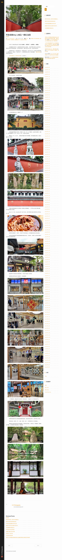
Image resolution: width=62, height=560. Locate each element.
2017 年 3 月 (47, 325)
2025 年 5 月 (47, 101)
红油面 (21, 39)
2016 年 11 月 (47, 335)
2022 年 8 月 (47, 177)
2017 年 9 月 (47, 312)
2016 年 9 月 (47, 339)
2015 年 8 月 (47, 367)
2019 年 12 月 (47, 250)
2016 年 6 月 (47, 346)
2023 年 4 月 (47, 158)
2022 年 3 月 (47, 188)
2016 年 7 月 (47, 344)
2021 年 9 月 (47, 202)
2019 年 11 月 (47, 252)
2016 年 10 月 (47, 337)
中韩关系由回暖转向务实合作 (11, 523)
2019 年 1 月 (47, 275)
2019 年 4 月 (47, 268)
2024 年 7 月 (47, 124)
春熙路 (32, 38)
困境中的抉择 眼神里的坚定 (11, 521)
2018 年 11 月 (47, 280)
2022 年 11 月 (47, 170)
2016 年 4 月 (47, 351)
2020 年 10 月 (47, 227)
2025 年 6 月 (47, 99)
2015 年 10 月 (47, 362)
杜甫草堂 (12, 39)
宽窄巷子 (9, 39)
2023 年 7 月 (47, 152)
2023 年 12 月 (47, 140)
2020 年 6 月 (47, 236)
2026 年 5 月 (47, 74)
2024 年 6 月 (47, 126)
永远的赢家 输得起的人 (10, 527)
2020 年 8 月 (47, 232)
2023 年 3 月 (47, 161)
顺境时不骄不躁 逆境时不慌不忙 (12, 525)
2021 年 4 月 (47, 213)
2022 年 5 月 (47, 184)
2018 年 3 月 (47, 298)
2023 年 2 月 (47, 163)
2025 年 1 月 (47, 110)
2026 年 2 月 (47, 81)
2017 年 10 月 (47, 309)
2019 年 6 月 (47, 264)
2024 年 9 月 (47, 120)
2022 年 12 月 (47, 168)
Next (38, 545)
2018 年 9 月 (47, 284)
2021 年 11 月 (47, 197)
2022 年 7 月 (47, 179)
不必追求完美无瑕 (9, 535)
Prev (9, 545)
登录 (46, 385)
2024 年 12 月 (47, 113)
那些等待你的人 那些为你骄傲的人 (12, 519)
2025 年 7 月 (47, 97)
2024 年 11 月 (47, 115)
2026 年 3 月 (47, 78)
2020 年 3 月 (47, 243)
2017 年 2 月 (47, 328)
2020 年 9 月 (47, 229)
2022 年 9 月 (47, 174)
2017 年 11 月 (47, 307)
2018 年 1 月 (47, 303)
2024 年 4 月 (47, 131)
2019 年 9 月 (47, 257)
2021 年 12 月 (47, 195)
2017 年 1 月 (47, 330)
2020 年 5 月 (47, 238)
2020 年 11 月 (47, 225)
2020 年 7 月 (47, 234)
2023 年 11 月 (47, 142)
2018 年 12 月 (47, 277)
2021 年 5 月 (47, 211)
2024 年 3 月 (47, 133)
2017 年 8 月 (47, 314)
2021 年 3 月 (47, 216)
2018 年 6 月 (47, 291)
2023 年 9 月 (47, 147)
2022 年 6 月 (47, 181)
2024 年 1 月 (47, 138)
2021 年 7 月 (47, 206)
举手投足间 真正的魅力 (10, 529)
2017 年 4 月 (47, 323)
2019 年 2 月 (47, 273)
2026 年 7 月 (47, 69)
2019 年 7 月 (47, 261)
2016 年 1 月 (47, 355)
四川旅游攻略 (36, 38)
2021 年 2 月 (47, 218)
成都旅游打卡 (17, 39)
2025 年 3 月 (47, 106)
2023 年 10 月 (47, 145)
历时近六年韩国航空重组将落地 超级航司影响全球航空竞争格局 (18, 537)
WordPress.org (48, 392)
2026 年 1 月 (47, 83)
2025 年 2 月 (47, 108)
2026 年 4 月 (47, 76)
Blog (27, 38)
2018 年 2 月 (47, 300)
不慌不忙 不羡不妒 (9, 533)
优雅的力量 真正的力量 (10, 531)
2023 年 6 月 (47, 154)
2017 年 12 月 (47, 305)
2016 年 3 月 (47, 353)
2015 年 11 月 (47, 360)
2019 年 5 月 (47, 266)
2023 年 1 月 (47, 165)
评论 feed (47, 389)
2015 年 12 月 (47, 357)
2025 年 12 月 (47, 85)
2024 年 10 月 (47, 117)
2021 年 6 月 (47, 209)
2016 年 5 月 (47, 348)
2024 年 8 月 (47, 122)
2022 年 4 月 (47, 186)
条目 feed (47, 387)
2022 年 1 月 (47, 193)
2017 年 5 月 (47, 321)
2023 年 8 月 (47, 149)
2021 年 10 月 (47, 200)
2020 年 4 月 (47, 241)
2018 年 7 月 (47, 289)
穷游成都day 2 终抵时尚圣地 (15, 55)
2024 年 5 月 (47, 129)
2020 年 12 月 (47, 222)
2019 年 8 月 (47, 259)
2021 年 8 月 (47, 204)
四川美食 (25, 39)
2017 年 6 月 (47, 319)
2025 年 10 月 (47, 90)
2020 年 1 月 (47, 248)
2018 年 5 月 (47, 293)
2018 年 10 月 (47, 282)
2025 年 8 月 (47, 94)
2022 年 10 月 (47, 172)
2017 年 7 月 (47, 316)
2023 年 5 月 (47, 156)
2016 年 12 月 (47, 332)
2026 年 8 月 (47, 67)
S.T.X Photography (11, 38)
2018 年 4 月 (47, 296)
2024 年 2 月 (47, 136)
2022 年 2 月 (47, 190)
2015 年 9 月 (47, 364)
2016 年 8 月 (47, 341)
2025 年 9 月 (47, 92)
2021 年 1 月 (47, 220)
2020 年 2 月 (47, 245)
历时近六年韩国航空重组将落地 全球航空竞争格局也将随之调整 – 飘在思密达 (52, 38)
